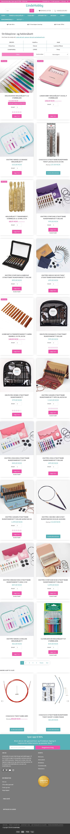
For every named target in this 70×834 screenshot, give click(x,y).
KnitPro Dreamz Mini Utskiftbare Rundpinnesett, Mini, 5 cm (17, 581)
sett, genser (25, 37)
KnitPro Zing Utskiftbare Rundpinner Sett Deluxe (53, 459)
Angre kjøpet (5, 790)
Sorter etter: (39, 54)
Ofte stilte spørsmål (7, 784)
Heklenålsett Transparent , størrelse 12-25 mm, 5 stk (16, 217)
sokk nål (18, 37)
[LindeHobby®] (35, 5)
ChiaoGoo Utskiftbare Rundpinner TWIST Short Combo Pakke (53, 716)
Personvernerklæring (55, 825)
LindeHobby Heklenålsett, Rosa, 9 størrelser (53, 97)
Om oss (63, 1)
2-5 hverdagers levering (36, 24)
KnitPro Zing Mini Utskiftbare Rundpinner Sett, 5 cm (16, 459)
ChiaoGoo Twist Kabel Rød (17, 716)
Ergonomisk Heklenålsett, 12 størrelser (17, 97)
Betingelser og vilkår (39, 825)
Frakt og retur (55, 1)
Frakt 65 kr (11, 24)
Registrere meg (48, 747)
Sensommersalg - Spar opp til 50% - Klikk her (14, 1)
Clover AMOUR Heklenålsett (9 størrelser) (53, 640)
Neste (41, 663)
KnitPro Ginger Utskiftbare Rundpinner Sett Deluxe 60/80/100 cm (17, 518)
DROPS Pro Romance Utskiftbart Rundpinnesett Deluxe (53, 335)
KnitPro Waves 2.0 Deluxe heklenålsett (17, 640)
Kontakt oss (46, 1)
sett (43, 37)
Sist (47, 663)
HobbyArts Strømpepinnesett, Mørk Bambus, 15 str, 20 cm (17, 335)
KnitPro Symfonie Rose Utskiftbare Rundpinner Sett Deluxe (53, 581)
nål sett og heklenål (35, 37)
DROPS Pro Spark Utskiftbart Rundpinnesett (17, 396)
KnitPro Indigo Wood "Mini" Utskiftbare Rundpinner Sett (53, 276)
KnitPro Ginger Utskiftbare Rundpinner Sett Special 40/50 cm (53, 396)
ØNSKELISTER (45, 11)
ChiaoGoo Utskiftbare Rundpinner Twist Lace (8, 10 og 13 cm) (53, 161)
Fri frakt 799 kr (60, 24)
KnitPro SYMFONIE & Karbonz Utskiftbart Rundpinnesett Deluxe (16, 276)
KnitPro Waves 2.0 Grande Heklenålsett (16, 161)
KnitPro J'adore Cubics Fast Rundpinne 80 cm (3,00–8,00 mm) (53, 518)
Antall (13, 107)
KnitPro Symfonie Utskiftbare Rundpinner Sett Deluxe (53, 217)
